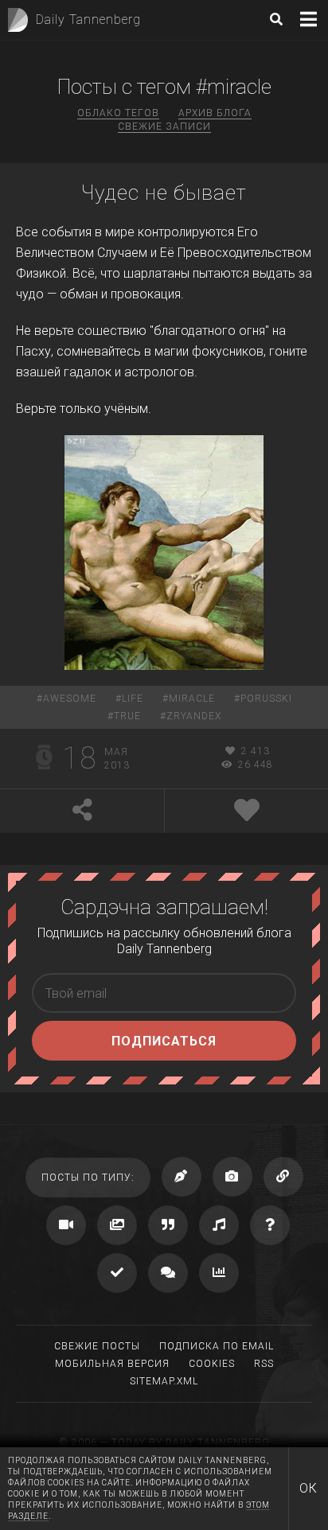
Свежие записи (164, 126)
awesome (69, 698)
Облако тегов (118, 113)
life (132, 698)
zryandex (193, 716)
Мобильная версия (112, 1363)
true (127, 716)
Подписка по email (216, 1346)
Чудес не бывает (164, 192)
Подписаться (164, 1041)
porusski (266, 698)
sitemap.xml (164, 1381)
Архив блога (215, 113)
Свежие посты (97, 1346)
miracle (192, 698)
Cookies (212, 1363)
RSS (264, 1363)
